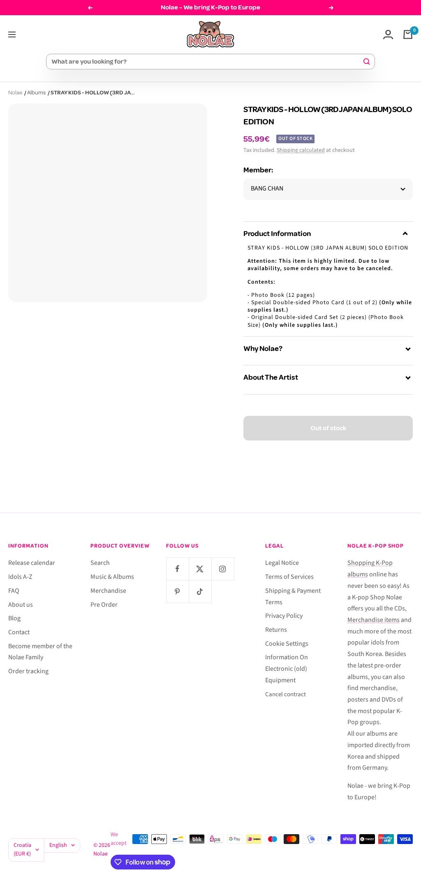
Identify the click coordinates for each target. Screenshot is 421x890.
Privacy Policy (284, 615)
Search (100, 562)
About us (20, 604)
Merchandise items (373, 619)
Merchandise (108, 590)
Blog (14, 618)
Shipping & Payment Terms (293, 596)
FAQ (13, 590)
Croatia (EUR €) (22, 849)
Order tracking (28, 671)
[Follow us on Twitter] (200, 568)
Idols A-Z (20, 576)
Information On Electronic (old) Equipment (286, 668)
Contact (19, 632)
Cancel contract (285, 694)
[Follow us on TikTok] (200, 591)
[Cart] (408, 34)
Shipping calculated (301, 150)
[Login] (388, 34)
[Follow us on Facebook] (177, 568)
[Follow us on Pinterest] (177, 591)
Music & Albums (112, 576)
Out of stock (328, 428)
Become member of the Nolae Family (40, 652)
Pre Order (104, 604)
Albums (36, 92)
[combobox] (207, 61)
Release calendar (31, 562)
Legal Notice (282, 562)
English (58, 845)
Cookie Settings (286, 643)
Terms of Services (289, 576)
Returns (276, 629)
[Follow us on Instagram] (222, 568)
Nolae (15, 92)
